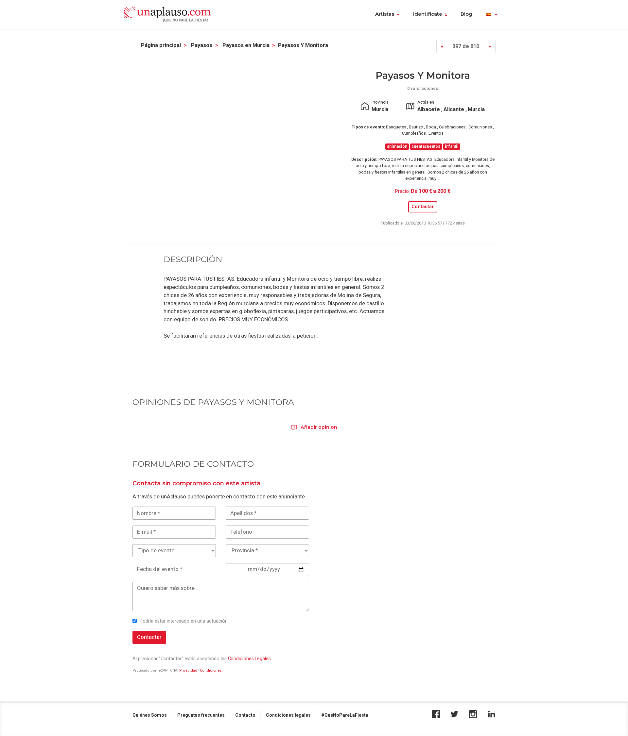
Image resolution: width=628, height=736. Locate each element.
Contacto (245, 715)
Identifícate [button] (427, 14)
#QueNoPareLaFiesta (344, 715)
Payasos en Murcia (246, 45)
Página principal (161, 45)
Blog (466, 14)
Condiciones (211, 670)
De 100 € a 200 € (430, 191)
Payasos (201, 45)
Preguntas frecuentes (201, 715)
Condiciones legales (288, 715)
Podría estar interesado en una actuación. (184, 621)
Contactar (422, 206)
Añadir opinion (318, 427)
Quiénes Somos (149, 715)
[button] (491, 15)
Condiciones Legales (249, 658)
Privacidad (188, 670)
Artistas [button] (384, 14)
